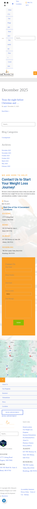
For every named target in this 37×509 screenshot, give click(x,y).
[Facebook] (5, 2)
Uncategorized (6, 137)
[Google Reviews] (5, 5)
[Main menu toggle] (35, 73)
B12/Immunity (27, 437)
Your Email (8, 283)
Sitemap (26, 494)
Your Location (9, 291)
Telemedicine (32, 435)
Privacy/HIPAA (27, 445)
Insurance (25, 435)
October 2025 (6, 155)
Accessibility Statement (27, 489)
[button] (12, 412)
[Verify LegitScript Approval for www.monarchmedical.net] (3, 443)
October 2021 (6, 158)
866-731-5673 (6, 204)
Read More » (5, 111)
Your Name (8, 267)
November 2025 (6, 153)
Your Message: (9, 298)
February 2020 (6, 166)
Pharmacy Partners (28, 443)
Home (24, 427)
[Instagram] (7, 2)
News (32, 437)
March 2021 (5, 161)
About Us (25, 440)
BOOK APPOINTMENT (9, 416)
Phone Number (9, 275)
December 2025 (6, 150)
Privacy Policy (25, 492)
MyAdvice (5, 496)
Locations (29, 427)
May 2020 (5, 163)
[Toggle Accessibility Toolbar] (4, 500)
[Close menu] (2, 380)
